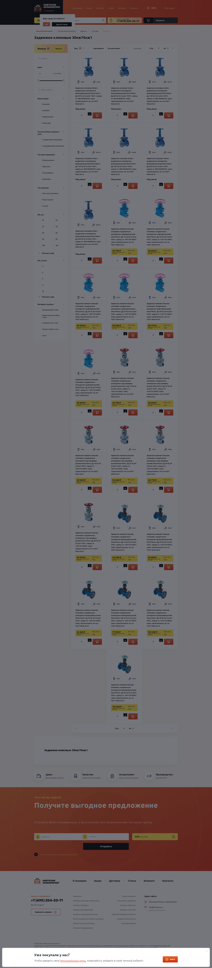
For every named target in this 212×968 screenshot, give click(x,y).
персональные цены (73, 960)
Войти (172, 959)
